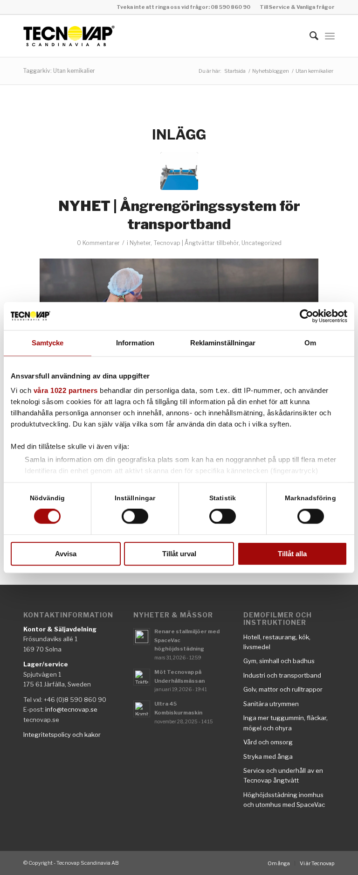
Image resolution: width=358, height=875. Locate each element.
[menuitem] (295, 7)
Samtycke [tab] (48, 343)
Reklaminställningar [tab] (223, 343)
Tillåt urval (179, 554)
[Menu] (330, 36)
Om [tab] (310, 343)
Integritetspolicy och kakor (62, 734)
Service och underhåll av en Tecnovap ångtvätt (283, 775)
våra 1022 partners (66, 390)
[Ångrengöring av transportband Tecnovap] (179, 171)
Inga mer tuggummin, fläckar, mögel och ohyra (285, 722)
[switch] (135, 516)
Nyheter (140, 242)
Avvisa (65, 554)
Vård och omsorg (268, 742)
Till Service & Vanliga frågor (297, 7)
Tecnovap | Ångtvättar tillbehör (196, 242)
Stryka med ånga (268, 756)
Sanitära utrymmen (271, 703)
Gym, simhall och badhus (279, 661)
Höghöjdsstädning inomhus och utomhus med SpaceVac (284, 799)
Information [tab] (135, 343)
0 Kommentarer (98, 242)
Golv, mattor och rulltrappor (283, 689)
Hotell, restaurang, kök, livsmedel (276, 642)
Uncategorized (261, 242)
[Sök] (309, 36)
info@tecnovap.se (71, 709)
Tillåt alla (292, 554)
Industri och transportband (282, 675)
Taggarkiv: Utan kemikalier (59, 70)
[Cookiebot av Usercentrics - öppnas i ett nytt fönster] (306, 316)
